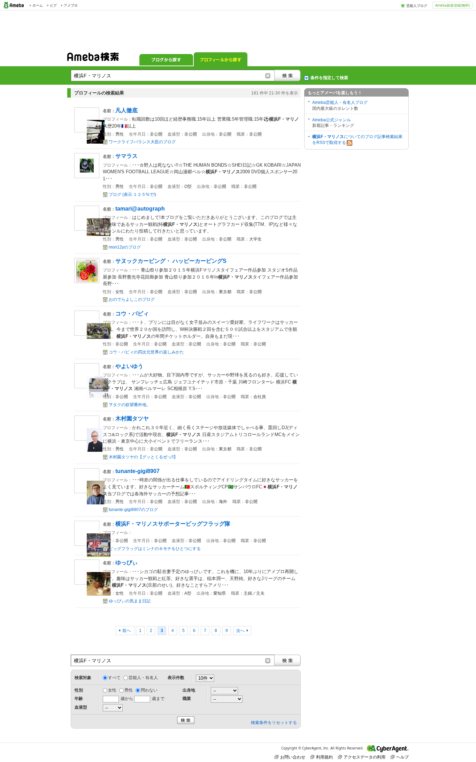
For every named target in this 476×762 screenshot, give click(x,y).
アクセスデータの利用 (364, 757)
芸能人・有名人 (143, 677)
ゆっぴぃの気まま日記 (130, 601)
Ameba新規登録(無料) (452, 5)
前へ (127, 630)
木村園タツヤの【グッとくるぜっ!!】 (143, 457)
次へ (240, 630)
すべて (114, 677)
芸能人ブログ (416, 5)
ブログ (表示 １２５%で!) (132, 194)
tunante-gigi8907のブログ (133, 509)
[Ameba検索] (93, 58)
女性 (112, 690)
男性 (128, 690)
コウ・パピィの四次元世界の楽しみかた (146, 352)
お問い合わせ (292, 757)
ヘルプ (402, 757)
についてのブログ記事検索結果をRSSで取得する (357, 139)
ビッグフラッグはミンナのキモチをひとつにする (155, 548)
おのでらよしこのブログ (132, 299)
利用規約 (324, 757)
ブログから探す (166, 59)
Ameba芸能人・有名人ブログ (340, 102)
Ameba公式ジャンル (331, 119)
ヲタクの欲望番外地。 (130, 404)
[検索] (287, 75)
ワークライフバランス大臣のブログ (142, 141)
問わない (149, 690)
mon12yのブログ (125, 247)
